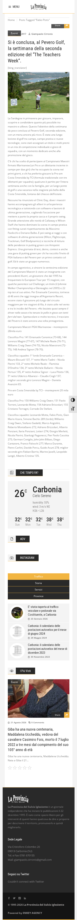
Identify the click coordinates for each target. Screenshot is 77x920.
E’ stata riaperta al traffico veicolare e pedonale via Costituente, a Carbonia (43, 610)
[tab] (38, 576)
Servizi (38, 589)
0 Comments (37, 722)
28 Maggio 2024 (39, 637)
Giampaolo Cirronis (42, 33)
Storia (38, 583)
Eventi (14, 33)
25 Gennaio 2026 (39, 618)
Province (39, 596)
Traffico (38, 576)
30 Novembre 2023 (40, 656)
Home (11, 20)
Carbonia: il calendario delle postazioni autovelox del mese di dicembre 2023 (47, 649)
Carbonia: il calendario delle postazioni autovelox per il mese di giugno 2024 (47, 629)
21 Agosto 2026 (18, 722)
